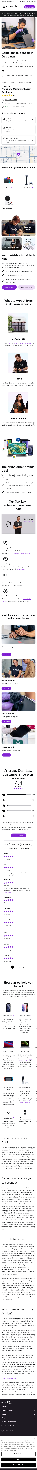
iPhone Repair (7, 1015)
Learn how (20, 569)
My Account (32, 1)
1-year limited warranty (13, 75)
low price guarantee (27, 66)
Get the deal (29, 15)
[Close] (34, 1438)
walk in (10, 343)
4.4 (14, 95)
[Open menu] (4, 7)
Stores (23, 1)
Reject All (18, 1459)
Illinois (12, 82)
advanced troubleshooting (21, 553)
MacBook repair (8, 1051)
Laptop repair (24, 1051)
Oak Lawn (19, 82)
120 (23, 967)
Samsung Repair (24, 1015)
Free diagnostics (11, 66)
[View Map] (18, 154)
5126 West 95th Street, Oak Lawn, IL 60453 (18, 103)
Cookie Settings (18, 1454)
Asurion (4, 1)
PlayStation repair (24, 1088)
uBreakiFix (10, 1)
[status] (18, 858)
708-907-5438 (11, 99)
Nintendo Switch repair (7, 1089)
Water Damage (8, 1118)
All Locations (5, 82)
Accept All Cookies (18, 1465)
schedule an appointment (22, 343)
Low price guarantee (9, 1378)
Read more (7, 892)
